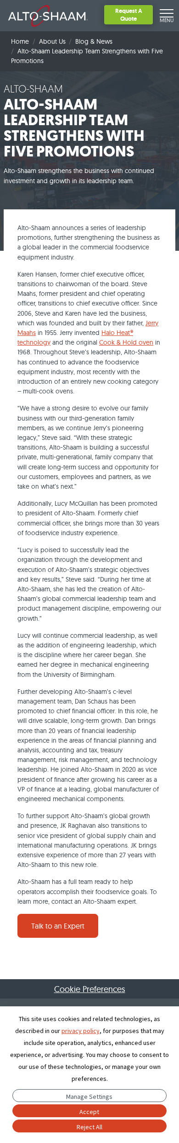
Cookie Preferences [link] (89, 989)
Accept (89, 1112)
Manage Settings (89, 1096)
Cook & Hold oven (126, 342)
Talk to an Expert (57, 925)
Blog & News (93, 41)
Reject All (89, 1127)
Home (20, 41)
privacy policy (81, 1031)
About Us (52, 41)
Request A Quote (128, 14)
